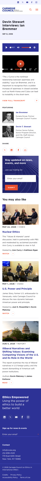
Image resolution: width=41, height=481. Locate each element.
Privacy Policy (16, 475)
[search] (30, 9)
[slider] (10, 47)
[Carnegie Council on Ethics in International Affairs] (12, 9)
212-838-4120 (8, 453)
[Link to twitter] (22, 2)
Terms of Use (25, 477)
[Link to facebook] (31, 2)
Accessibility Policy (10, 477)
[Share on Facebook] (18, 150)
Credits (5, 475)
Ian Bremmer (22, 112)
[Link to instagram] (36, 2)
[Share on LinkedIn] (11, 150)
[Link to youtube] (27, 2)
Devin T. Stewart (23, 126)
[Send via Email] (25, 150)
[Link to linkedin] (18, 2)
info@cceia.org (9, 450)
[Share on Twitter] (4, 150)
